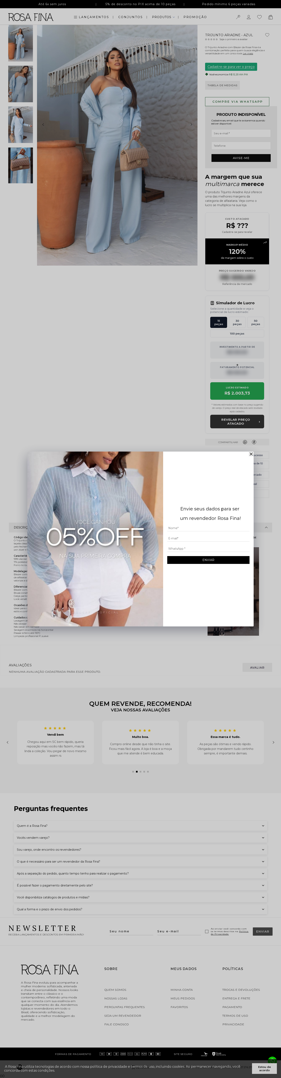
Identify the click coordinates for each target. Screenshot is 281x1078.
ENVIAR (208, 560)
